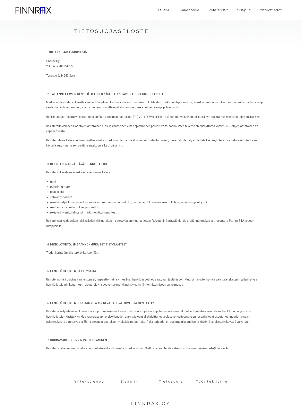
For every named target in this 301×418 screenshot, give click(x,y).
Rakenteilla (189, 10)
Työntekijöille (212, 381)
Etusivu (164, 10)
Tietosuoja (171, 381)
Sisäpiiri (244, 10)
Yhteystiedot (271, 10)
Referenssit (218, 10)
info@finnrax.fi (218, 348)
